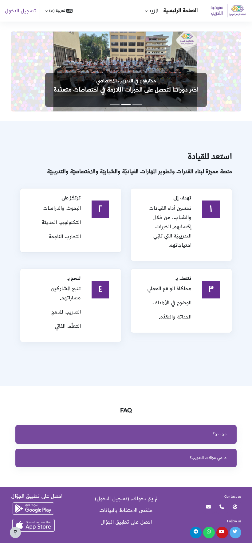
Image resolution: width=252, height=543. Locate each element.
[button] (59, 11)
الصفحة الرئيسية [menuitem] (180, 10)
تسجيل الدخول (20, 11)
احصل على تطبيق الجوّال (126, 522)
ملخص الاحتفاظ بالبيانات (126, 510)
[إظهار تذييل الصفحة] (15, 532)
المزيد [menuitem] (153, 11)
